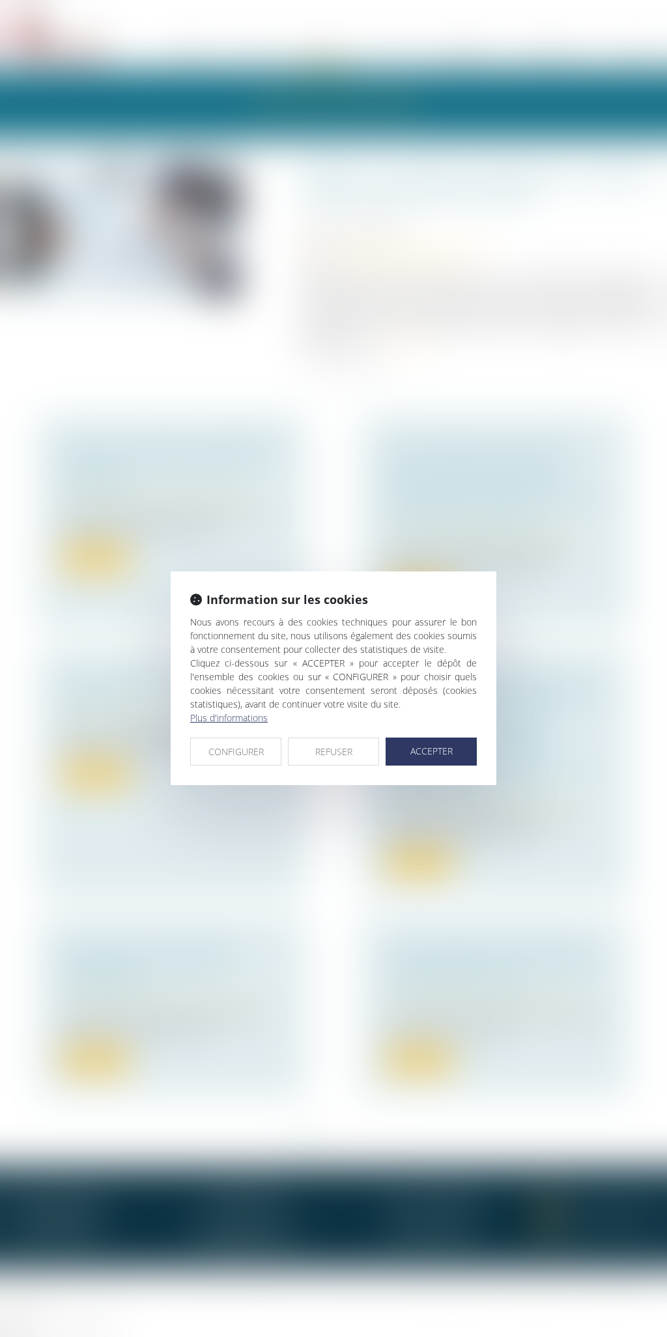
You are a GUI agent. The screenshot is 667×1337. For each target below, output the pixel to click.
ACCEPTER (431, 751)
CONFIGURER (236, 751)
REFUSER (333, 751)
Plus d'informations (229, 718)
